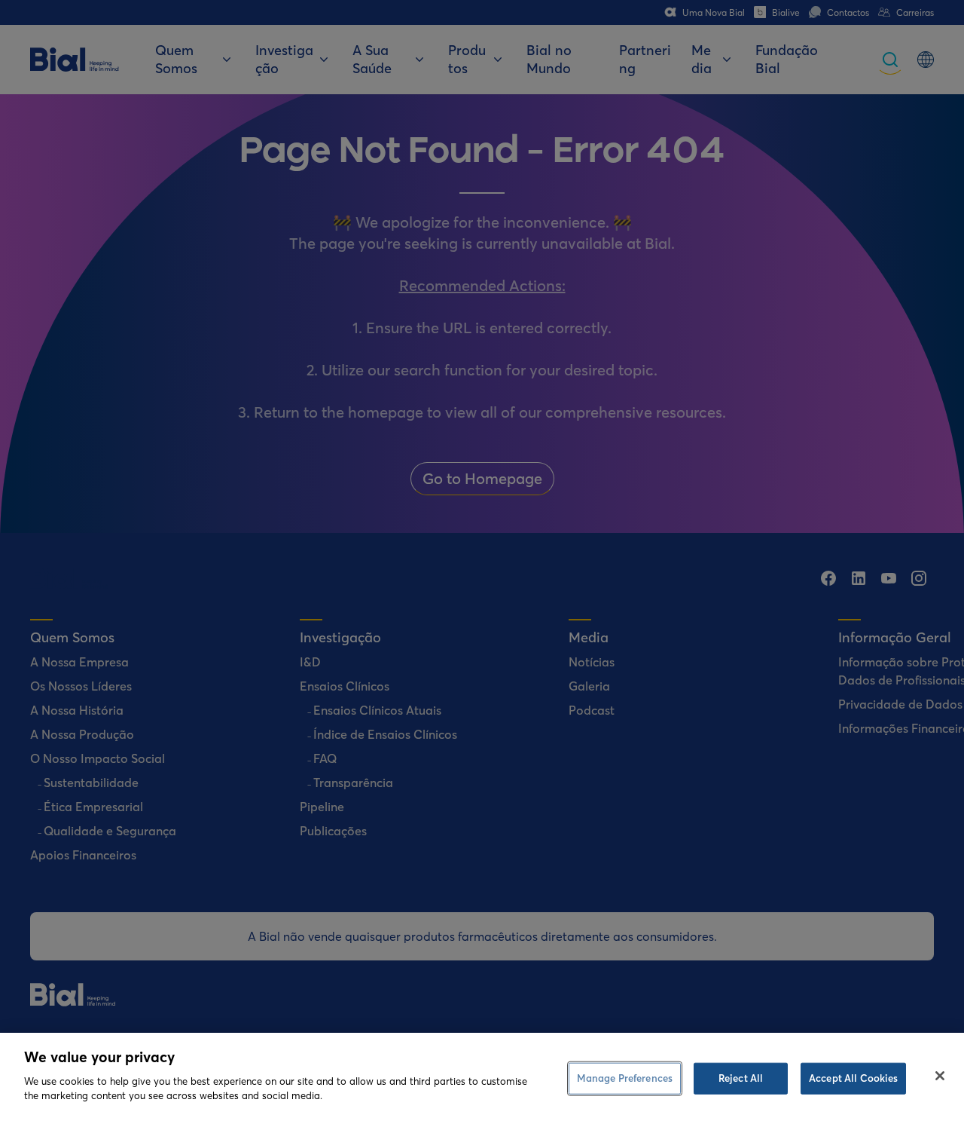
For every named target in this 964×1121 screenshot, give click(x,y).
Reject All (740, 1077)
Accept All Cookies (853, 1077)
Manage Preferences (625, 1077)
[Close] (939, 1075)
